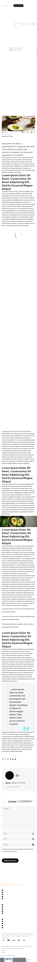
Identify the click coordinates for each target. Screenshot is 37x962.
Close (2, 43)
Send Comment (10, 861)
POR (1, 30)
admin (5, 132)
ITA (1, 28)
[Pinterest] (8, 759)
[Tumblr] (10, 759)
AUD (6, 29)
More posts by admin (13, 786)
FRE (1, 24)
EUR (6, 23)
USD (6, 20)
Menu (2, 38)
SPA (1, 26)
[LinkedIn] (13, 759)
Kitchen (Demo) (6, 134)
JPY (6, 27)
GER (1, 22)
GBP (6, 25)
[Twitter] (5, 759)
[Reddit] (15, 759)
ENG (1, 19)
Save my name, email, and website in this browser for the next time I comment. (18, 850)
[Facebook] (3, 759)
